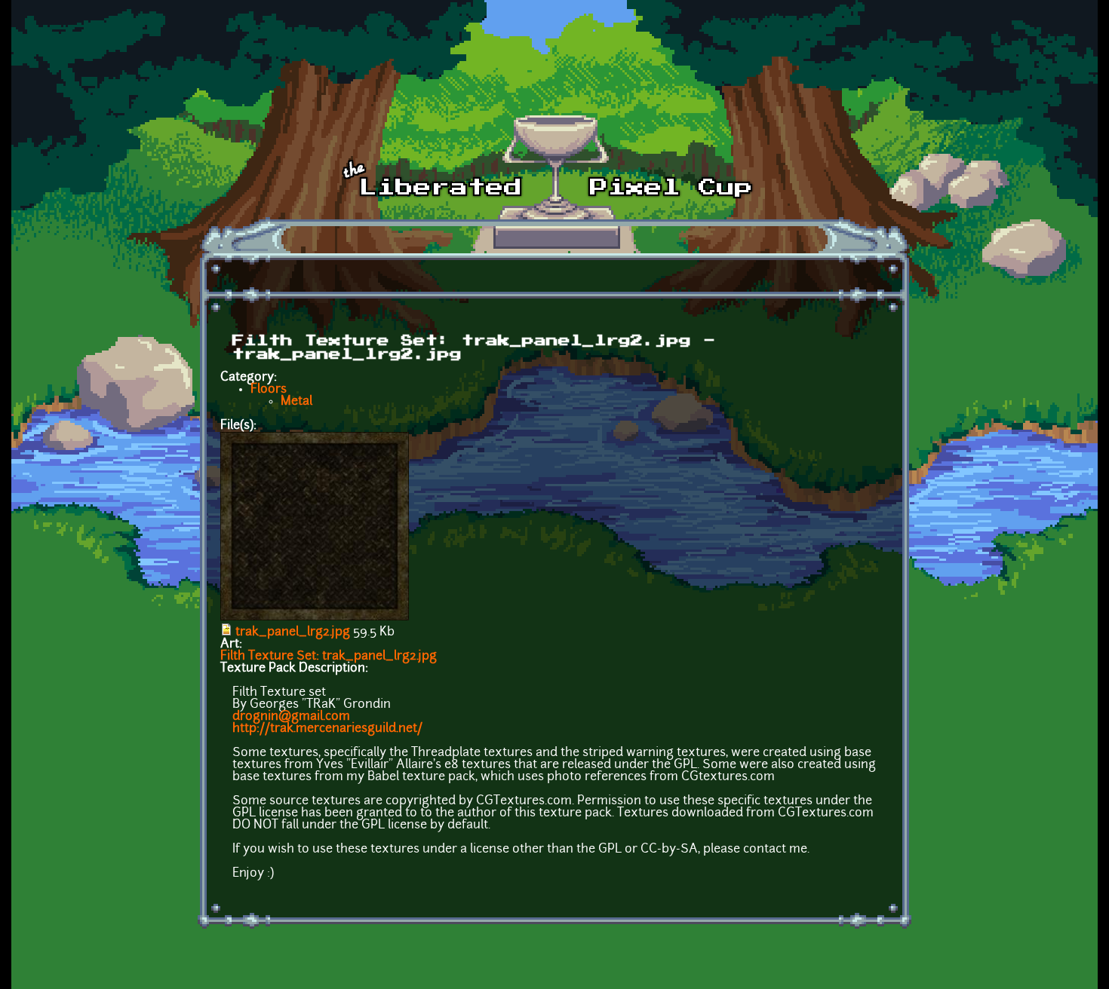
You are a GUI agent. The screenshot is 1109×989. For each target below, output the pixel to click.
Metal (296, 402)
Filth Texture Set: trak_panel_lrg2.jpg (328, 657)
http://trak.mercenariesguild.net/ (327, 729)
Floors (268, 390)
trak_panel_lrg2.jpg (292, 632)
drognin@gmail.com (291, 717)
